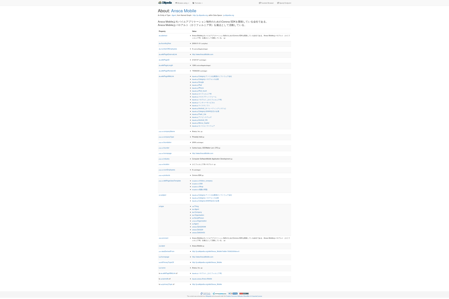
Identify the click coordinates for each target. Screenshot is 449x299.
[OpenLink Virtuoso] (205, 293)
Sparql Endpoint (285, 3)
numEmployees (167, 170)
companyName (167, 131)
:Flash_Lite (199, 114)
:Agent (195, 209)
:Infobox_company (202, 180)
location (164, 164)
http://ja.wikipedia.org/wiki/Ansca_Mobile (207, 262)
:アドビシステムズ (202, 117)
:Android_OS (199, 120)
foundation (165, 142)
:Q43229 (197, 229)
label (162, 246)
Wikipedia (208, 296)
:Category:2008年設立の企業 (205, 111)
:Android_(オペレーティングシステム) (209, 108)
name (162, 268)
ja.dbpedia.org (228, 15)
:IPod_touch (199, 91)
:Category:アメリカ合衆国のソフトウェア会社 (212, 76)
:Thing (195, 206)
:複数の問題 (199, 189)
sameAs (164, 279)
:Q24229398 (199, 226)
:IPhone (198, 88)
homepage (165, 153)
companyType (166, 137)
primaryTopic (166, 284)
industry (164, 159)
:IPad (197, 85)
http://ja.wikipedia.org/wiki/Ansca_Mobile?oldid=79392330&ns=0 (215, 251)
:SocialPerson (198, 218)
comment (163, 238)
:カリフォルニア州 (202, 94)
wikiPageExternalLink (168, 54)
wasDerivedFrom (166, 251)
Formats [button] (197, 3)
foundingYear (165, 43)
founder (164, 148)
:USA (197, 183)
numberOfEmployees (168, 49)
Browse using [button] (182, 3)
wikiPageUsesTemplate (170, 180)
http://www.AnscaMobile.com (202, 54)
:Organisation (198, 215)
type (161, 206)
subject (162, 195)
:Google (198, 82)
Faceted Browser (267, 3)
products (164, 175)
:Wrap (197, 186)
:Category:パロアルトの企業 (205, 79)
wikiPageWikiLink (166, 76)
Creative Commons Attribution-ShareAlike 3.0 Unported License (244, 296)
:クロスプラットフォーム (204, 96)
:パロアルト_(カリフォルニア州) (207, 99)
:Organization (199, 221)
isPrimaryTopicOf (166, 262)
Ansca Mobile (183, 10)
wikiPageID (164, 60)
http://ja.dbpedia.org (200, 15)
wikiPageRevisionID (167, 71)
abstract (163, 35)
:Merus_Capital (200, 123)
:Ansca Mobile (202, 279)
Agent (174, 15)
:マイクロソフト (201, 105)
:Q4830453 (198, 232)
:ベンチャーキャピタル (203, 102)
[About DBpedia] (165, 3)
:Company (197, 212)
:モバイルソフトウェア (203, 126)
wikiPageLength (166, 65)
